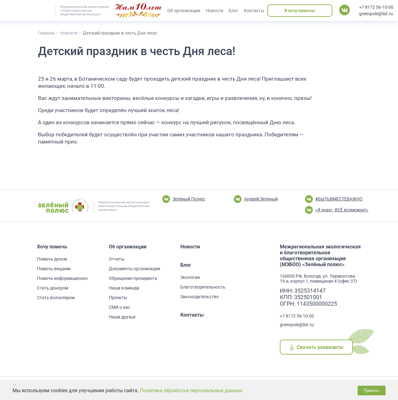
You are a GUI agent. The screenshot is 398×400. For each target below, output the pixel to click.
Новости (214, 10)
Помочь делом (52, 258)
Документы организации (134, 268)
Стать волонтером (56, 297)
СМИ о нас (119, 307)
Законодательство (199, 296)
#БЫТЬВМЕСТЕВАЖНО (339, 198)
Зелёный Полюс (189, 198)
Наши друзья (122, 316)
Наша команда (124, 287)
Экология (190, 277)
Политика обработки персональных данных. (192, 390)
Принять (371, 390)
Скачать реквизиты (319, 347)
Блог (233, 10)
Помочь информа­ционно (62, 278)
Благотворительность (202, 287)
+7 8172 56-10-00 (376, 7)
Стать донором (52, 287)
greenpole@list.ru (376, 13)
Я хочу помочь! (300, 10)
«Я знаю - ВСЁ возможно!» (341, 209)
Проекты (118, 297)
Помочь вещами (54, 268)
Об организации (183, 10)
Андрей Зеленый (261, 198)
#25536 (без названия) (138, 10)
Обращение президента (133, 278)
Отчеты (116, 258)
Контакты (254, 10)
